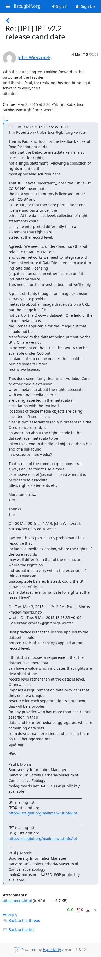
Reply (11, 915)
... (6, 119)
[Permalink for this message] (95, 910)
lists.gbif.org (27, 6)
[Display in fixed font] (87, 910)
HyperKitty (52, 949)
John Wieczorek (34, 57)
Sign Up (87, 6)
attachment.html (17, 900)
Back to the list (21, 929)
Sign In (62, 6)
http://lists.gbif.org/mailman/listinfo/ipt (43, 813)
